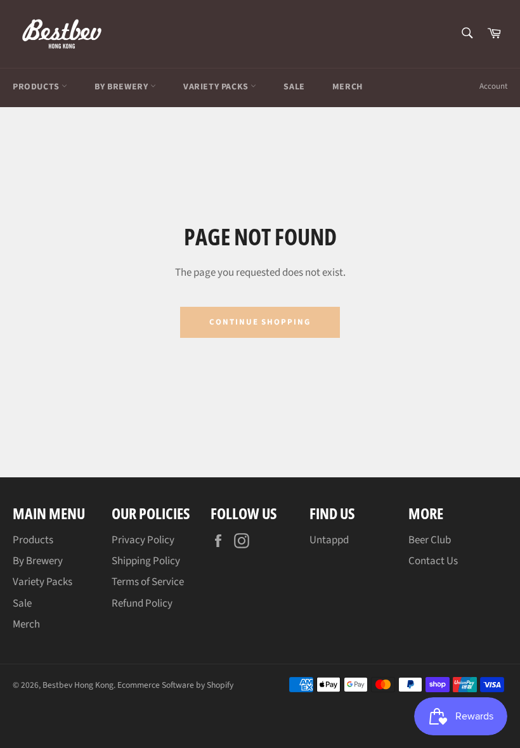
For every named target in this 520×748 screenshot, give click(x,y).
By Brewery (122, 87)
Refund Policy (142, 603)
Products (37, 87)
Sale (293, 87)
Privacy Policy (143, 540)
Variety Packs (216, 87)
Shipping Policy (146, 561)
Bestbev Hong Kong (78, 685)
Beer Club (429, 540)
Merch (347, 87)
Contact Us (433, 561)
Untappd (329, 540)
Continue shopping (260, 322)
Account (493, 86)
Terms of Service (148, 582)
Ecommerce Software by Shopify (175, 685)
